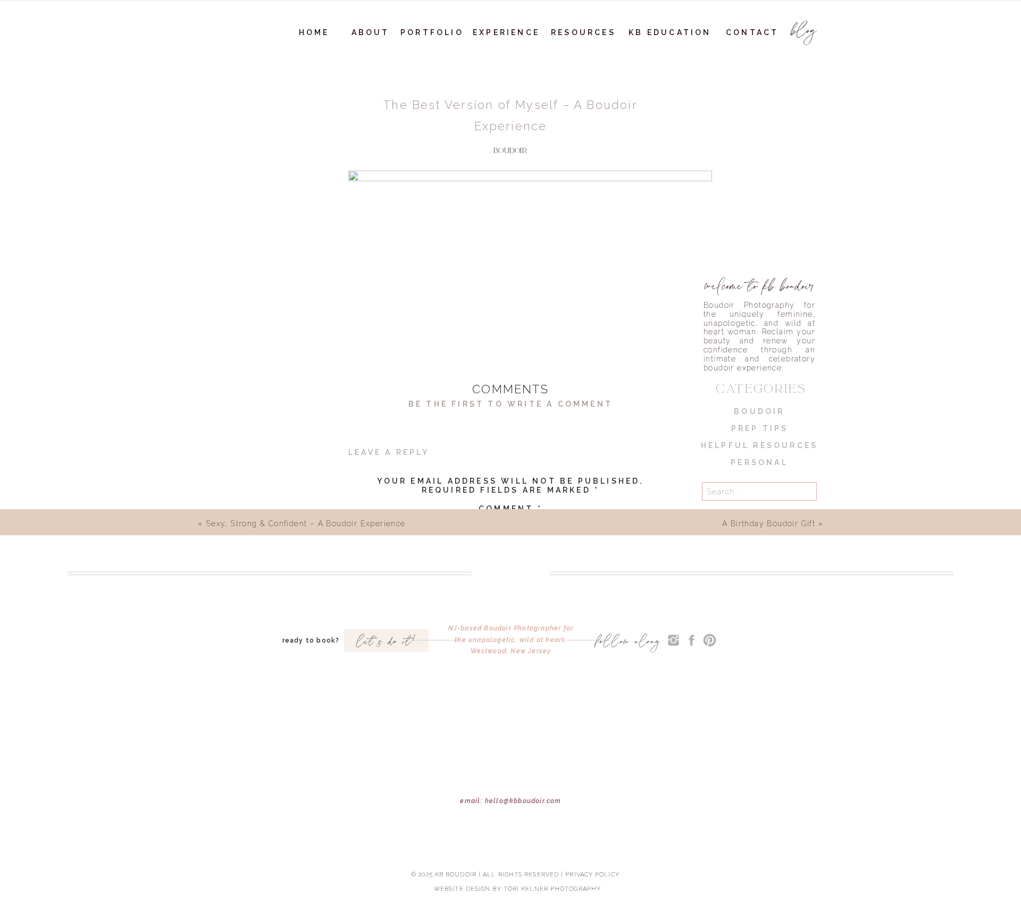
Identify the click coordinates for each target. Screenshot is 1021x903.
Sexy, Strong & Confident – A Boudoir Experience (306, 523)
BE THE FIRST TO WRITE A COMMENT (510, 404)
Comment (510, 508)
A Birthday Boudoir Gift (768, 523)
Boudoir (510, 150)
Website (510, 662)
